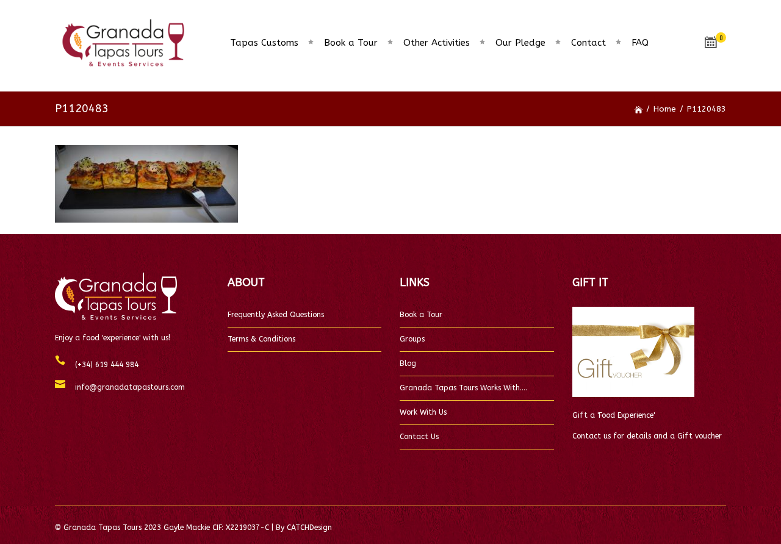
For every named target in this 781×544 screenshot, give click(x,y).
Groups (412, 339)
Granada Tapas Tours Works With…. (463, 388)
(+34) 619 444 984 (102, 364)
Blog (408, 363)
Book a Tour (421, 314)
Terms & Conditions (261, 339)
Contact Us (419, 436)
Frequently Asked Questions (276, 314)
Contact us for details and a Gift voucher (647, 436)
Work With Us (423, 412)
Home (664, 108)
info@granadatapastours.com (125, 387)
